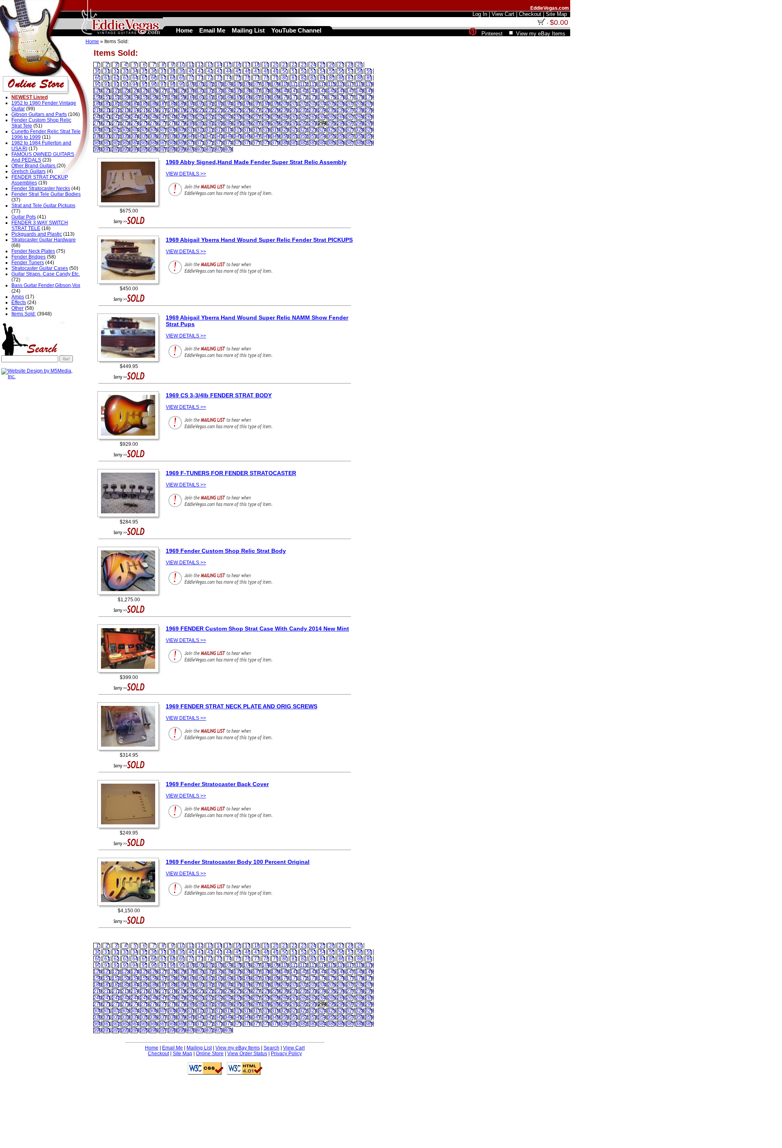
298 (360, 123)
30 (98, 71)
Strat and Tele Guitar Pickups (43, 205)
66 (154, 78)
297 (350, 123)
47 (257, 71)
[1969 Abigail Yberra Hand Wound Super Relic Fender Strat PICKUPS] (130, 284)
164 (228, 97)
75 (238, 78)
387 (350, 143)
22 (294, 65)
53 (313, 71)
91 (107, 84)
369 (182, 143)
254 (228, 117)
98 (173, 84)
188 (172, 104)
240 (97, 117)
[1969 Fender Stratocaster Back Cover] (130, 828)
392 (116, 149)
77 (257, 78)
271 (107, 123)
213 (125, 110)
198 (266, 104)
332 (116, 136)
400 (191, 149)
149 (369, 91)
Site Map (182, 1053)
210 (97, 110)
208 (360, 104)
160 (191, 97)
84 (322, 78)
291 (294, 123)
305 (144, 130)
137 (257, 91)
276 (153, 123)
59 (369, 71)
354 (322, 136)
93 (126, 84)
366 (153, 143)
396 (153, 149)
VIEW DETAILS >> (186, 174)
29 (360, 65)
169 (275, 97)
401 (200, 149)
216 (153, 110)
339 (182, 136)
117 (351, 84)
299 (369, 123)
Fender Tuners (27, 262)
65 (144, 78)
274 (135, 123)
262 (303, 117)
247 (163, 117)
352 (303, 136)
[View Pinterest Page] (473, 34)
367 (163, 143)
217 (163, 110)
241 (107, 117)
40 (191, 71)
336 (153, 136)
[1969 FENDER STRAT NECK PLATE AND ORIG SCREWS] (130, 751)
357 (350, 136)
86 (341, 78)
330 (97, 136)
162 (210, 97)
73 (219, 78)
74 (229, 78)
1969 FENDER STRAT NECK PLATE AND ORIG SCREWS (241, 706)
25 (322, 65)
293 (313, 123)
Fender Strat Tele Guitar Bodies (46, 194)
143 (313, 91)
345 (238, 136)
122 (116, 91)
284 (228, 123)
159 (182, 97)
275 (144, 123)
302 (116, 130)
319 (275, 130)
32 (116, 71)
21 (285, 65)
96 (154, 84)
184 (135, 104)
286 (247, 123)
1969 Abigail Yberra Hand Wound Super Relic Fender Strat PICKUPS (259, 240)
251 (200, 117)
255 (238, 117)
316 (247, 130)
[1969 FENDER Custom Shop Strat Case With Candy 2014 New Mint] (130, 673)
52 (304, 71)
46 (247, 71)
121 (107, 91)
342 (210, 136)
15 (229, 65)
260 (285, 117)
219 (182, 110)
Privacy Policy (286, 1053)
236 (341, 110)
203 (313, 104)
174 (322, 97)
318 (266, 130)
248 (172, 117)
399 (182, 149)
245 (144, 117)
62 (116, 78)
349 (275, 136)
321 (294, 130)
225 (238, 110)
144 (322, 91)
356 (341, 136)
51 (294, 71)
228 (266, 110)
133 (219, 91)
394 (135, 149)
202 (303, 104)
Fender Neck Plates (33, 251)
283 (219, 123)
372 (210, 143)
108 (266, 84)
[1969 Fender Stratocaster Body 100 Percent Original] (130, 906)
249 (182, 117)
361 (107, 143)
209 (369, 104)
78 (266, 78)
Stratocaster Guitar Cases (39, 268)
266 (341, 117)
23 (304, 65)
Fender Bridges (28, 257)
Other (17, 308)
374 (228, 143)
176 (341, 97)
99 (182, 84)
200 (285, 104)
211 (107, 110)
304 (135, 130)
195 (238, 104)
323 (313, 130)
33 (126, 71)
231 (294, 110)
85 (332, 78)
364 (135, 143)
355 (331, 136)
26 (332, 65)
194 (228, 104)
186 (153, 104)
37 (163, 71)
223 (219, 110)
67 (163, 78)
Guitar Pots (23, 217)
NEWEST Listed (29, 97)
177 (350, 97)
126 (153, 91)
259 (275, 117)
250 (191, 117)
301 (107, 130)
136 (247, 91)
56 (341, 71)
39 (182, 71)
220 (191, 110)
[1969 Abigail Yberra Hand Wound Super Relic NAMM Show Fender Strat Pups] (130, 362)
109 (275, 84)
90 (98, 84)
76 (247, 78)
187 (163, 104)
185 (144, 104)
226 (247, 110)
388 (360, 143)
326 (341, 130)
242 (116, 117)
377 (257, 143)
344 (228, 136)
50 (285, 71)
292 (303, 123)
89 (369, 78)
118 (360, 84)
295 (331, 123)
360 (97, 143)
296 (341, 123)
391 (107, 149)
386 (341, 143)
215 (144, 110)
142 (303, 91)
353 (313, 136)
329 (369, 130)
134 (228, 91)
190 (191, 104)
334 (135, 136)
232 (303, 110)
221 (200, 110)
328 (360, 130)
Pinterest (492, 34)
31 (107, 71)
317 (257, 130)
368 (172, 143)
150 (97, 97)
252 (210, 117)
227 (257, 110)
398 (172, 149)
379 (275, 143)
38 (173, 71)
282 (210, 123)
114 (323, 84)
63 (126, 78)
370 (191, 143)
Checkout (158, 1053)
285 (238, 123)
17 (247, 65)
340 (191, 136)
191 (200, 104)
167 (257, 97)
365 (144, 143)
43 (219, 71)
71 (201, 78)
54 (322, 71)
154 (135, 97)
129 (182, 91)
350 (285, 136)
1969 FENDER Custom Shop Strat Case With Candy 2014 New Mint (257, 628)
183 (125, 104)
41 (201, 71)
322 (303, 130)
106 (247, 84)
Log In (479, 14)
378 (266, 143)
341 (200, 136)
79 (276, 78)
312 (210, 130)
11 (191, 65)
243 (125, 117)
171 (294, 97)
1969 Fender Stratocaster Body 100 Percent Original (238, 862)
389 (369, 143)
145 (331, 91)
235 (331, 110)
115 (332, 84)
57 (351, 71)
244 (135, 117)
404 (228, 149)
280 (191, 123)
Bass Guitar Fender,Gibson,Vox (45, 285)
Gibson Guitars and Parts (39, 114)
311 (201, 130)
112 (304, 84)
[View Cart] (541, 23)
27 (341, 65)
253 (219, 117)
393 (125, 149)
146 (341, 91)
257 (257, 117)
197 (257, 104)
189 (182, 104)
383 (313, 143)
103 (219, 84)
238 (360, 110)
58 (360, 71)
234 (322, 110)
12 (201, 65)
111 (294, 84)
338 (172, 136)
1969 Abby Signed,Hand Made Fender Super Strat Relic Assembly (256, 162)
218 (172, 110)
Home (92, 41)
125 (144, 91)
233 (313, 110)
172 (303, 97)
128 (172, 91)
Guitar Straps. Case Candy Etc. (45, 274)
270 (97, 123)
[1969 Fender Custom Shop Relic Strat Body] (130, 595)
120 (97, 91)
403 (219, 149)
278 (172, 123)
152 (116, 97)
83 (313, 78)
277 (163, 123)
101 (200, 84)
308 (172, 130)
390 (97, 149)
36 (154, 71)
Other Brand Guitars (34, 166)
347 (257, 136)
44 (229, 71)
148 (360, 91)
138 (266, 91)
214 (135, 110)
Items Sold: (23, 314)
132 (210, 91)
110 (285, 84)
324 (322, 130)
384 (322, 143)
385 (331, 143)
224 (228, 110)
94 (135, 84)
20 (276, 65)
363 (125, 143)
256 (247, 117)
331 (107, 136)
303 (125, 130)
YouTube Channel (296, 30)
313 (219, 130)
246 (153, 117)
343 (219, 136)
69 (182, 78)
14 (219, 65)
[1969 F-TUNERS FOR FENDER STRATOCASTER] (130, 517)
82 (304, 78)
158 (172, 97)
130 (191, 91)
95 (144, 84)
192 (210, 104)
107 (257, 84)
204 (322, 104)
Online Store (210, 1053)
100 (191, 84)
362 (116, 143)
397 (163, 149)
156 (153, 97)
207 (350, 104)
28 (351, 65)
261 (294, 117)
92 (116, 84)
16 (238, 65)
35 (144, 71)
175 (331, 97)
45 (238, 71)
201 (294, 104)
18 (257, 65)
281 (200, 123)
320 (285, 130)
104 (228, 84)
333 (125, 136)
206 (341, 104)
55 (332, 71)
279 (182, 123)
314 (228, 130)
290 (285, 123)
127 (163, 91)
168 (266, 97)
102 (210, 84)
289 (275, 123)
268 (360, 117)
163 (219, 97)
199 (275, 104)
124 (135, 91)
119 (369, 84)
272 (116, 123)
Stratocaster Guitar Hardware (43, 240)
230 (285, 110)
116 (341, 84)
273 (125, 123)
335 (144, 136)
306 (153, 130)
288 (266, 123)
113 (313, 84)
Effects (18, 302)
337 (163, 136)
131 (200, 91)
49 (276, 71)
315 (238, 130)
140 (285, 91)
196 (247, 104)
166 (247, 97)
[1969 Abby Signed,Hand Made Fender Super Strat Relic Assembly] (130, 206)
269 (369, 117)
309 (182, 130)
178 (360, 97)
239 (369, 110)
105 (238, 84)
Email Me (172, 1048)
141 (294, 91)
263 (313, 117)
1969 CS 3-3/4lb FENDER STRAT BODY (219, 395)
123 (125, 91)
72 (210, 78)
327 (350, 130)
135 (238, 91)
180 (97, 104)
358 (360, 136)
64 (135, 78)
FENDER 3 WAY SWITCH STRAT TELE (39, 225)
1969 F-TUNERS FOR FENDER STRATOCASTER (231, 473)
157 (163, 97)
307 (163, 130)
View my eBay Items (237, 1048)
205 (331, 104)
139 (275, 91)
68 (173, 78)
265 (331, 117)
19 (266, 65)
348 (266, 136)
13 (210, 65)
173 (313, 97)
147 (350, 91)
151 (107, 97)
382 (303, 143)
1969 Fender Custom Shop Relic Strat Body (226, 551)
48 (266, 71)
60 (98, 78)
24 (313, 65)
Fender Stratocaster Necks (40, 188)
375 (238, 143)
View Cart (294, 1048)
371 (200, 143)
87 (351, 78)
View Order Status (247, 1053)
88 (360, 78)
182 (116, 104)
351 (294, 136)
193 (219, 104)
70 (191, 78)
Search (271, 1048)
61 (107, 78)
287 (257, 123)
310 (191, 130)
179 (369, 97)
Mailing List (199, 1048)
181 (107, 104)
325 (331, 130)
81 (294, 78)
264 (322, 117)
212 (116, 110)
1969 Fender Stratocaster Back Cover (217, 784)
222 (210, 110)
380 (285, 143)
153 (125, 97)
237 (350, 110)
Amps (17, 297)
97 (163, 84)
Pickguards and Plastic (36, 234)
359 (369, 136)
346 (247, 136)
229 (275, 110)
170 (285, 97)
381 (294, 143)
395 (144, 149)
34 (135, 71)
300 (97, 130)
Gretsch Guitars (28, 171)
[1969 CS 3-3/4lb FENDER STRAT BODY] (130, 440)
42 (210, 71)
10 (182, 65)
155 (144, 97)
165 (238, 97)
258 (266, 117)
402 (210, 149)
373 (219, 143)
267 (350, 117)
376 (247, 143)
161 (200, 97)
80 (285, 78)
